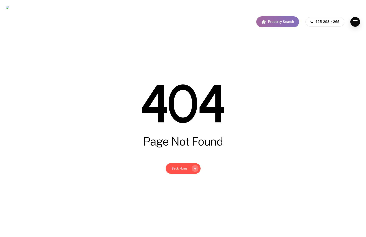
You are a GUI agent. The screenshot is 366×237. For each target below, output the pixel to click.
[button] (355, 22)
